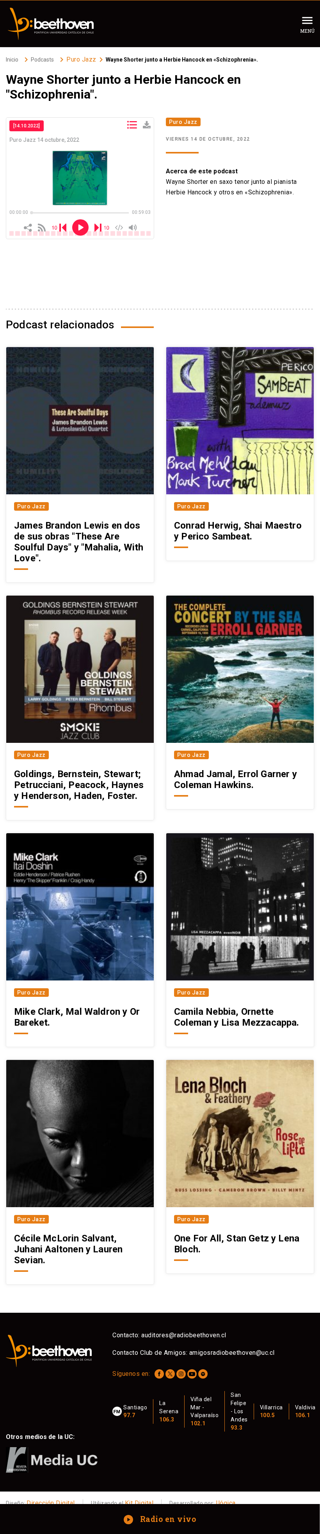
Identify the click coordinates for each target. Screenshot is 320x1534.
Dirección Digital (51, 1503)
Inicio (12, 59)
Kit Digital (139, 1503)
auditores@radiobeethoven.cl (183, 1335)
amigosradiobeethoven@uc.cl (232, 1352)
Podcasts (42, 59)
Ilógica (226, 1503)
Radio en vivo (160, 1519)
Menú (307, 31)
